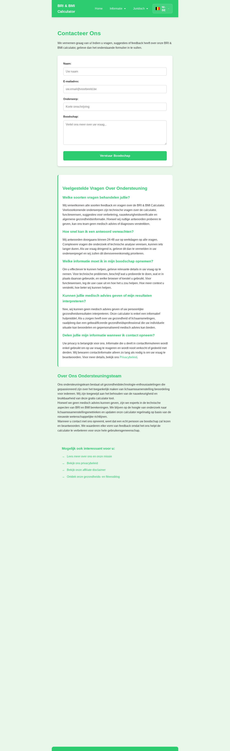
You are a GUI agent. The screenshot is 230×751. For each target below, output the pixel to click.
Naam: (67, 63)
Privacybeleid (128, 357)
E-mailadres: (71, 81)
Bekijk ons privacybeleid (82, 463)
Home (99, 8)
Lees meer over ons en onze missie (89, 456)
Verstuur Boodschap (115, 155)
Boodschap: (71, 116)
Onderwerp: (70, 98)
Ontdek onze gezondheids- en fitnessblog (93, 476)
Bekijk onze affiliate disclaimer (86, 469)
